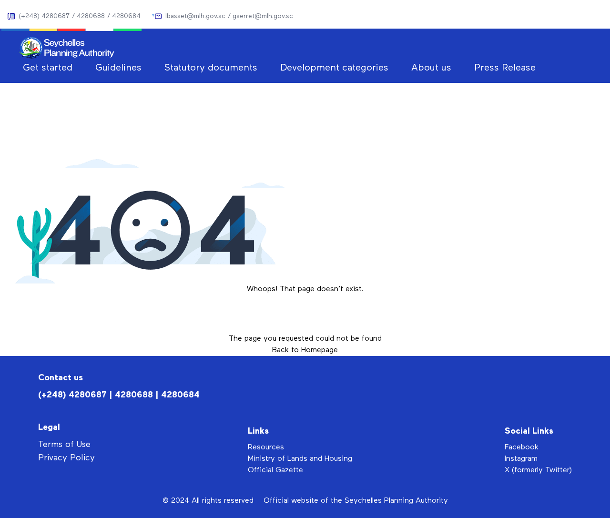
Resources (266, 447)
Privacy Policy (66, 458)
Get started (47, 67)
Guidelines (118, 67)
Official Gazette (275, 470)
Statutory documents (210, 67)
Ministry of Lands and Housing (300, 459)
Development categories (334, 67)
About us (431, 67)
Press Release (505, 67)
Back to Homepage (305, 350)
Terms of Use (64, 444)
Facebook (522, 447)
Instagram (521, 459)
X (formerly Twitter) (538, 470)
